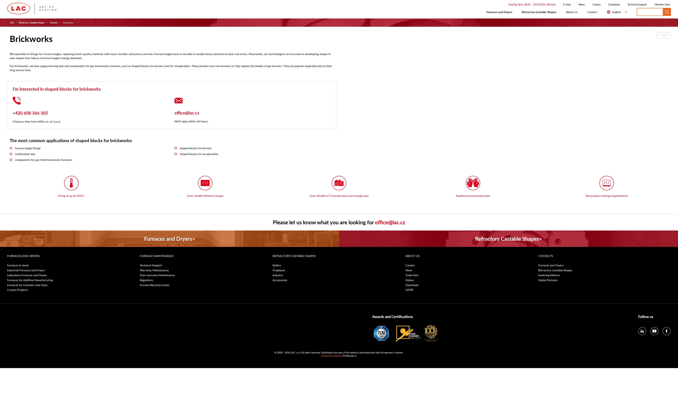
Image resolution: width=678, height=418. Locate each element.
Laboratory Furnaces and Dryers (27, 275)
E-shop (567, 4)
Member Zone (662, 4)
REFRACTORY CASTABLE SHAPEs (294, 256)
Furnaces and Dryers (499, 12)
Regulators (146, 280)
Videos (409, 280)
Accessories (280, 280)
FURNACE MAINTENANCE (157, 256)
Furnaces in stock (18, 265)
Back (665, 35)
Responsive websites (331, 355)
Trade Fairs (412, 275)
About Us (572, 12)
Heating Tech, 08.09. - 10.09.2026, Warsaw (532, 4)
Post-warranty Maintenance (157, 275)
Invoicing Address (549, 275)
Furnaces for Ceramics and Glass (27, 285)
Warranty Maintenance (154, 270)
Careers (597, 4)
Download (614, 4)
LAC (12, 22)
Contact (592, 12)
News (582, 4)
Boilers (277, 265)
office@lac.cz (186, 113)
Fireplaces (279, 270)
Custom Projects (17, 290)
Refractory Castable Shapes (539, 12)
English (616, 12)
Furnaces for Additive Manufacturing (30, 280)
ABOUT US (412, 256)
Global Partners (548, 280)
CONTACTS (545, 256)
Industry (54, 22)
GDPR (409, 290)
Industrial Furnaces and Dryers (26, 270)
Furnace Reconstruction (154, 285)
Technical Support (637, 4)
